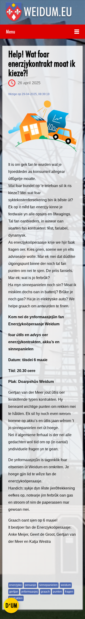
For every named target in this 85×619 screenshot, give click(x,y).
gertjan (13, 591)
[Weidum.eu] (42, 13)
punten (57, 591)
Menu (10, 31)
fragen (69, 591)
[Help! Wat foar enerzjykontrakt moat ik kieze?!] (42, 126)
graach (45, 591)
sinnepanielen (48, 585)
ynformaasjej (29, 591)
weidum (66, 585)
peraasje (30, 585)
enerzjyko (15, 585)
